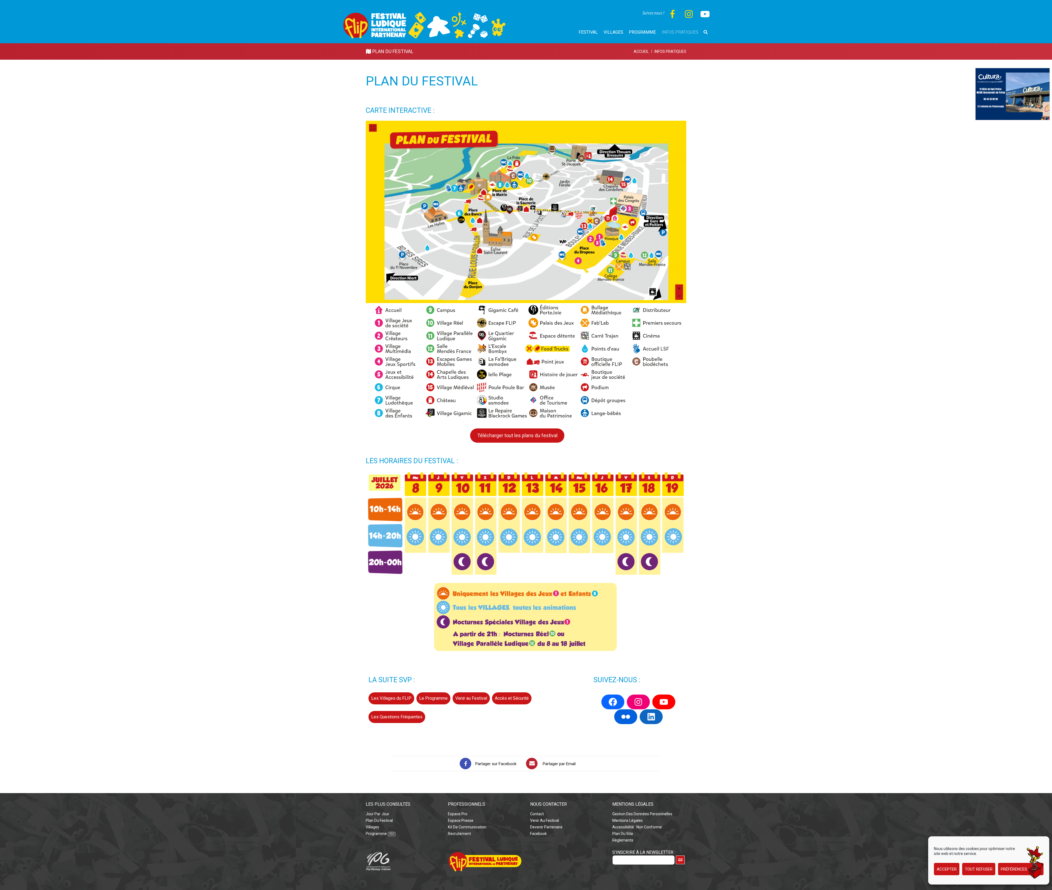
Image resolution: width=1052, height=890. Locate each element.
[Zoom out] (679, 296)
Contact (537, 814)
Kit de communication (467, 827)
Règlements (622, 840)
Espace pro (457, 814)
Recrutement (459, 833)
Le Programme (433, 698)
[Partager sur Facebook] (465, 763)
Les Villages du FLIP (391, 698)
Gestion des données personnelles (642, 814)
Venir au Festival (471, 698)
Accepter (947, 869)
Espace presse (460, 820)
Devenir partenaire (546, 827)
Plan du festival (379, 820)
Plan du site (622, 833)
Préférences (1014, 869)
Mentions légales (627, 820)
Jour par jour (377, 814)
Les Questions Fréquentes (396, 716)
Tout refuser (979, 869)
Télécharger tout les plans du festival (517, 435)
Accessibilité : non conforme (637, 827)
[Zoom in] (679, 288)
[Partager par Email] (532, 763)
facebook (538, 833)
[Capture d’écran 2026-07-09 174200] (1012, 71)
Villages (372, 827)
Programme (376, 833)
